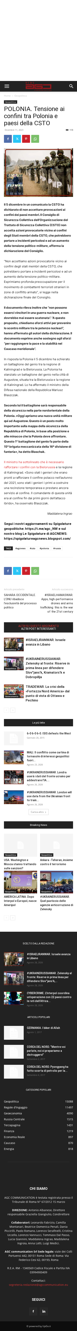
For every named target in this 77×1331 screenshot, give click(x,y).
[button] (6, 86)
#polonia (44, 548)
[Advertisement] (38, 40)
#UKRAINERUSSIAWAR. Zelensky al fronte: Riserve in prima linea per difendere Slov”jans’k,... (49, 977)
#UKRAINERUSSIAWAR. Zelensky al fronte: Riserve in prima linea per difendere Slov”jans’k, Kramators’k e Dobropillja (48, 668)
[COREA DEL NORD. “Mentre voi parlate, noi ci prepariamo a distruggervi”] (14, 1052)
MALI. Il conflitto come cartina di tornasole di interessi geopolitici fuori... (48, 756)
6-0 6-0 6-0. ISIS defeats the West (49, 733)
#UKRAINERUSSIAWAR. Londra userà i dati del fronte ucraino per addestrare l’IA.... (48, 776)
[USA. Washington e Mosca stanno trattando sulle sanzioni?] (20, 845)
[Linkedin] (44, 1311)
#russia (57, 548)
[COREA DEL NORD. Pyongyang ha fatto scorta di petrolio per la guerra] (14, 1072)
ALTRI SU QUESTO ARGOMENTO (38, 626)
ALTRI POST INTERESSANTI (38, 628)
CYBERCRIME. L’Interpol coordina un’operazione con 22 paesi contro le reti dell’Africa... (49, 997)
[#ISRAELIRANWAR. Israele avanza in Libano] (14, 644)
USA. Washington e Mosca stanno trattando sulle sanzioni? (20, 864)
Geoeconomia (11, 696)
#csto (32, 548)
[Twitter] (17, 139)
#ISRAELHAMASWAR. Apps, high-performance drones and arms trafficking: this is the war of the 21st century (56, 603)
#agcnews (20, 548)
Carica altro (37, 812)
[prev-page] (6, 710)
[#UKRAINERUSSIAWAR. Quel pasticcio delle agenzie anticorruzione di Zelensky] (56, 882)
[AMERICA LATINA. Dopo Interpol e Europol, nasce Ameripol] (20, 882)
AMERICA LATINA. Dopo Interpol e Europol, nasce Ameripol (20, 901)
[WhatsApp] (35, 139)
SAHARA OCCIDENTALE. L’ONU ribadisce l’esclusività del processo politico (20, 601)
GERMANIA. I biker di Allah (43, 1027)
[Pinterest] (26, 139)
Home (7, 95)
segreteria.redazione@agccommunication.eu (38, 1285)
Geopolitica (20, 95)
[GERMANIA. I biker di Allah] (14, 1033)
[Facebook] (8, 139)
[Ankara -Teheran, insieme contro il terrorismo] (56, 845)
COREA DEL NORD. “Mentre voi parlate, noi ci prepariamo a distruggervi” (46, 1050)
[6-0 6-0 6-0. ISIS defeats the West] (14, 738)
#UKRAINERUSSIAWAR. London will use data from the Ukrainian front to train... (49, 796)
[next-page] (12, 710)
